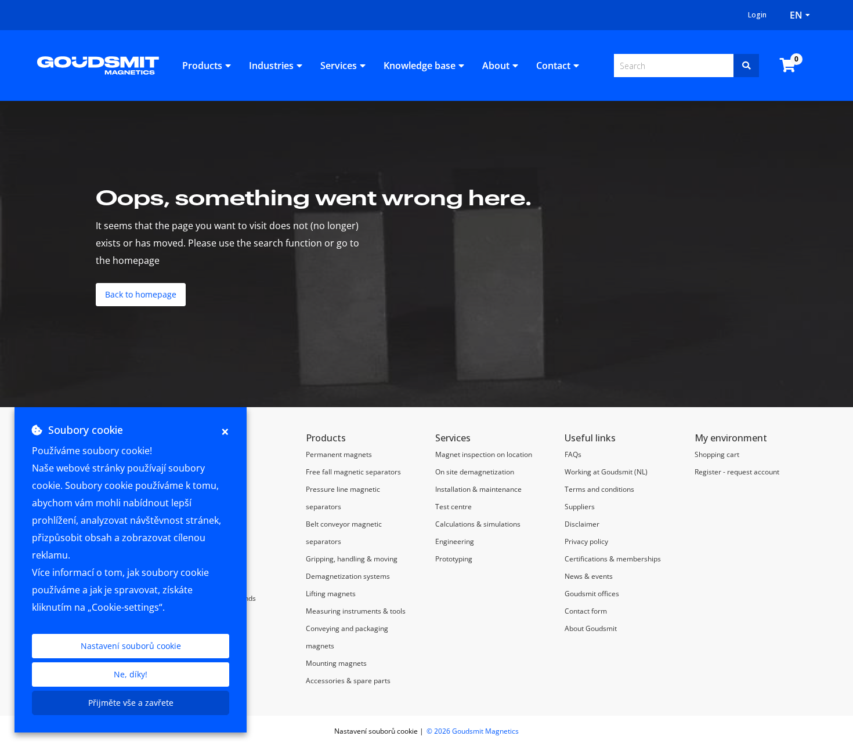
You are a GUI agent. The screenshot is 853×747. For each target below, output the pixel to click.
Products (202, 65)
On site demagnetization (474, 472)
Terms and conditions (599, 489)
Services (338, 65)
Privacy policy (586, 541)
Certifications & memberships (613, 559)
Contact (553, 65)
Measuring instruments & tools (356, 611)
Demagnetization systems (348, 576)
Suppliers (580, 507)
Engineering (454, 541)
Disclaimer (582, 524)
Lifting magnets (331, 594)
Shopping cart (717, 454)
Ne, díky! (130, 674)
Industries (271, 65)
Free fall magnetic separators (353, 472)
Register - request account (737, 472)
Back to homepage (140, 294)
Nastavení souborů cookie (131, 645)
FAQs (573, 454)
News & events (589, 576)
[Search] (746, 65)
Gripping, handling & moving (351, 559)
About (495, 65)
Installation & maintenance (478, 489)
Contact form (586, 611)
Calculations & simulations (478, 524)
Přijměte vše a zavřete (131, 702)
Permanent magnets (339, 454)
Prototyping (453, 559)
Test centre (453, 507)
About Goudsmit (591, 628)
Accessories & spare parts (348, 681)
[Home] (98, 64)
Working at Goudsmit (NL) (606, 472)
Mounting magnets (336, 663)
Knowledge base (420, 65)
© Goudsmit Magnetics (472, 731)
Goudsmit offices (592, 594)
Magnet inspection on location (484, 454)
